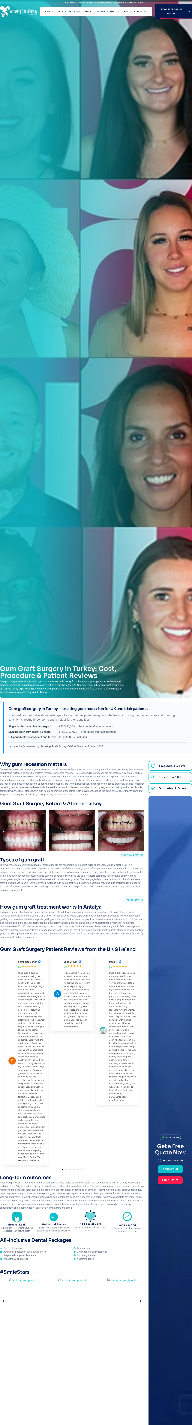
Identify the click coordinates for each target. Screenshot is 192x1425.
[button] (3, 830)
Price (60, 11)
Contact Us (140, 11)
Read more (26, 1160)
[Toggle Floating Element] (180, 1416)
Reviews (100, 11)
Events (49, 11)
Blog (126, 11)
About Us (114, 11)
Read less (37, 1160)
